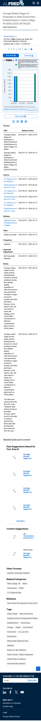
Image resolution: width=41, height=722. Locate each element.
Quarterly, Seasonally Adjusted (18, 573)
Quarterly (10, 645)
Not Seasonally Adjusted (16, 664)
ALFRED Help (8, 707)
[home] (13, 3)
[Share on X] (13, 121)
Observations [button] (9, 36)
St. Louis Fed (23, 632)
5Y (14, 49)
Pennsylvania (12, 588)
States (21, 588)
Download (28, 56)
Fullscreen (31, 110)
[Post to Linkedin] (26, 121)
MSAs (25, 584)
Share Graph (19, 116)
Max (25, 49)
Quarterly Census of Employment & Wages (22, 618)
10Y (19, 49)
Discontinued (28, 627)
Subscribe (32, 680)
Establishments (12, 623)
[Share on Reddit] (21, 121)
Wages (18, 627)
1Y (9, 49)
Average (10, 627)
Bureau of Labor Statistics (16, 650)
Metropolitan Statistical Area (17, 641)
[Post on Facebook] (17, 121)
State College (12, 614)
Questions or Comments (12, 703)
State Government (26, 614)
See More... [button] (21, 521)
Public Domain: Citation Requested (20, 655)
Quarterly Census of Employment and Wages (10, 222)
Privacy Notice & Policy (11, 717)
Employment (11, 636)
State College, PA (13, 584)
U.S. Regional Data (14, 593)
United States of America (16, 659)
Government (11, 632)
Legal (5, 712)
